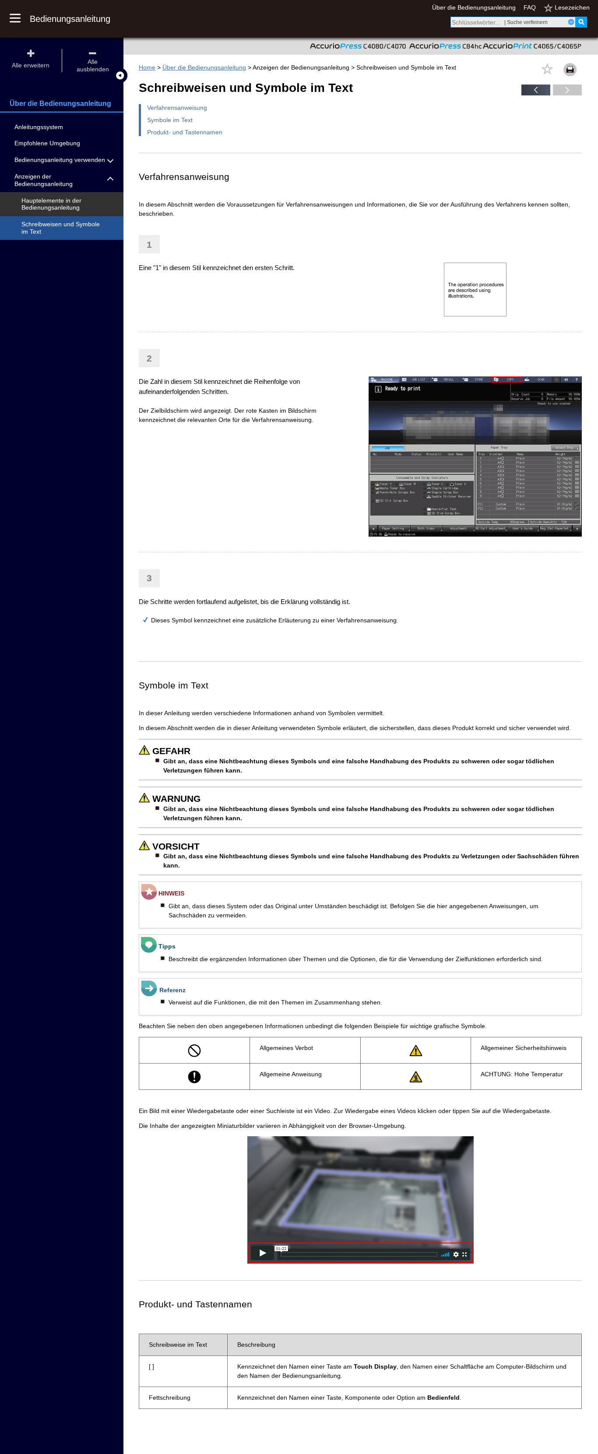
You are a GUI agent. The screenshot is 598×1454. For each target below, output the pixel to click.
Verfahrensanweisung (177, 107)
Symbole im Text (170, 119)
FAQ (530, 7)
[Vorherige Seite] (535, 93)
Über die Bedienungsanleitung (474, 7)
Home (147, 67)
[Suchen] (581, 22)
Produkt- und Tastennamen (184, 132)
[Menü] (19, 19)
